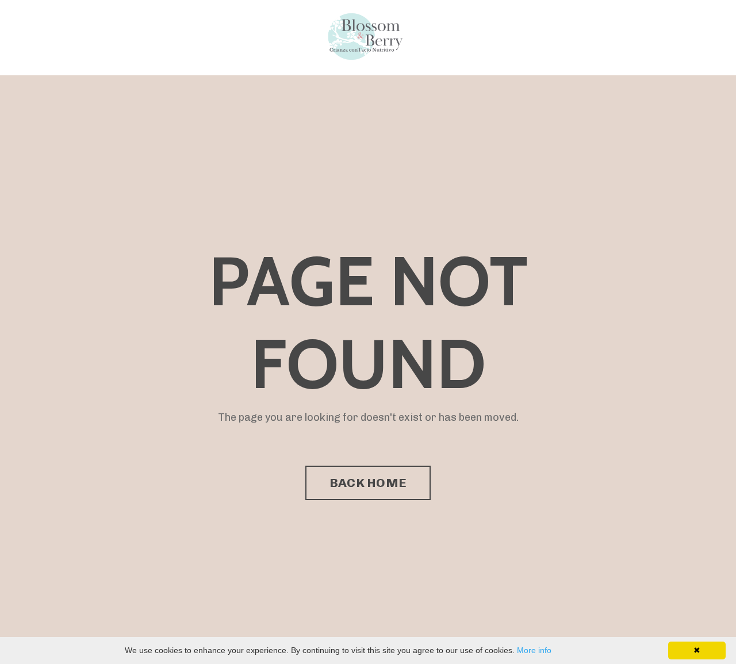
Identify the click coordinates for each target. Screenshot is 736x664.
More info (534, 650)
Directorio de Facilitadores (249, 37)
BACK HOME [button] (368, 482)
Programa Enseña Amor (128, 37)
